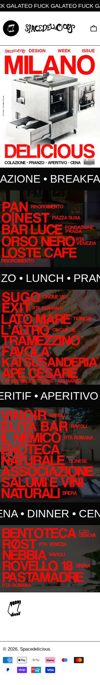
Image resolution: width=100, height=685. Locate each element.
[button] (93, 28)
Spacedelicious (35, 649)
